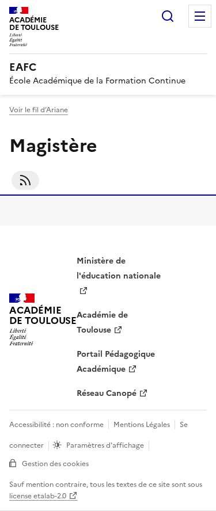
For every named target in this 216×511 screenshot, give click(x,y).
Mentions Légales (141, 425)
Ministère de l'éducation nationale (119, 268)
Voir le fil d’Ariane (38, 110)
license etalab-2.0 (37, 496)
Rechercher (167, 16)
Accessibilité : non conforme (56, 425)
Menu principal (199, 16)
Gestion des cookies (55, 464)
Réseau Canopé (107, 393)
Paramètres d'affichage (105, 445)
